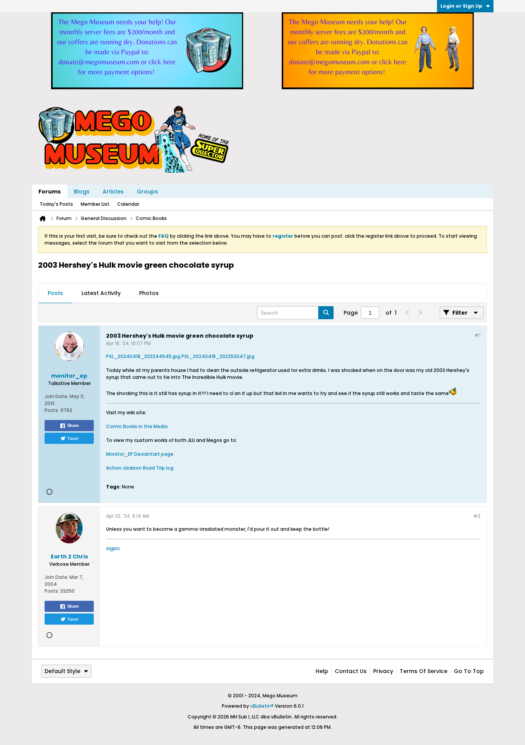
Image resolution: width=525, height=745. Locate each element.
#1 (477, 335)
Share (73, 425)
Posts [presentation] (55, 293)
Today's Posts (56, 204)
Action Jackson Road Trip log (139, 468)
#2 (476, 516)
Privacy (383, 671)
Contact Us (351, 671)
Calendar (128, 204)
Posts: (52, 410)
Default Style (62, 671)
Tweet (72, 438)
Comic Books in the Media (137, 426)
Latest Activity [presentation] (101, 293)
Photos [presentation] (149, 293)
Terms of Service (423, 671)
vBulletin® (262, 706)
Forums (49, 191)
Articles (113, 191)
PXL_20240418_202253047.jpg (217, 356)
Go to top (469, 671)
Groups (147, 191)
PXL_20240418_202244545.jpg (143, 356)
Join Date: (56, 396)
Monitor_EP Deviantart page (139, 454)
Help (322, 671)
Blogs (82, 191)
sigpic (113, 548)
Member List (95, 204)
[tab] (55, 293)
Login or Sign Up (461, 6)
